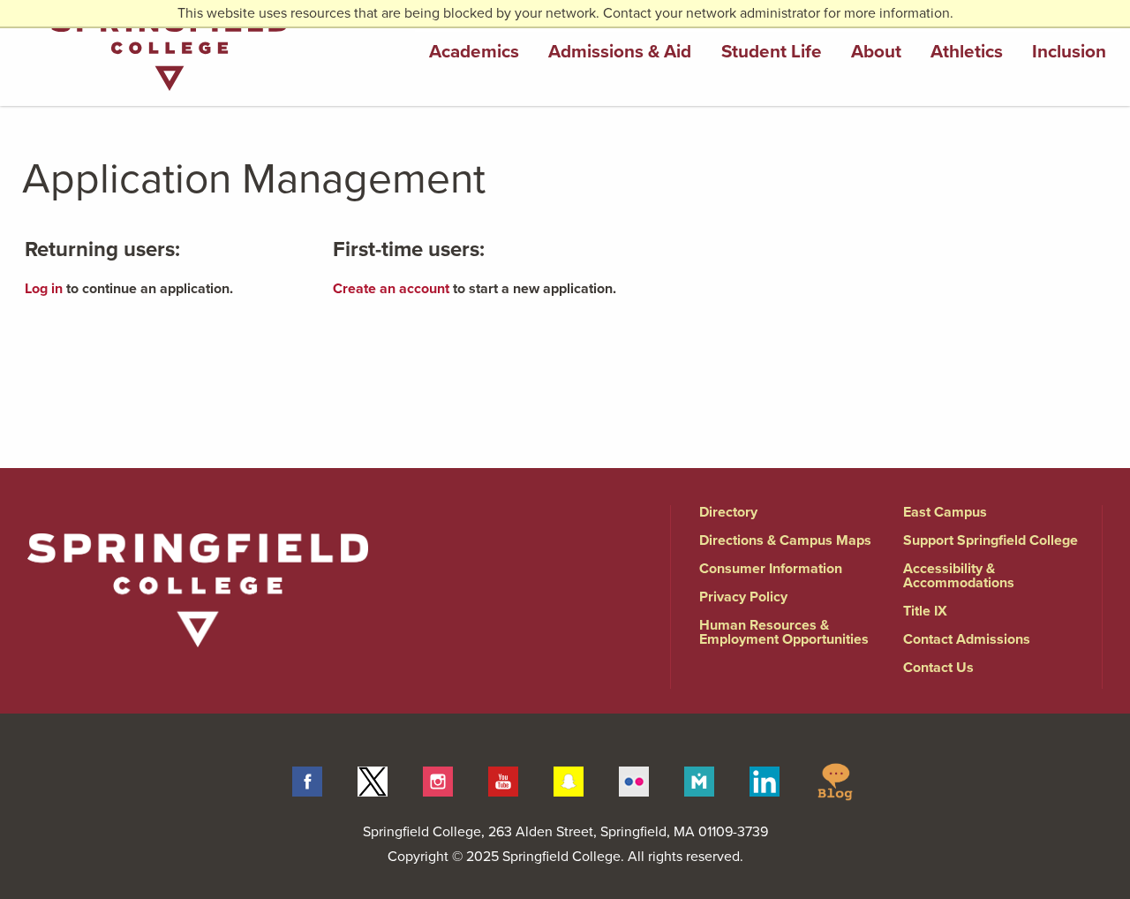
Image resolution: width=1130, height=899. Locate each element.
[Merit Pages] (699, 780)
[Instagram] (438, 780)
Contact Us (938, 667)
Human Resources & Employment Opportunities (784, 632)
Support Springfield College (990, 540)
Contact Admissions (966, 639)
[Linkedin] (765, 780)
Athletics (966, 52)
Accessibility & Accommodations (958, 576)
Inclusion (1069, 52)
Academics (474, 52)
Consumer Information (770, 569)
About (876, 52)
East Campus (945, 512)
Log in (44, 289)
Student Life (771, 52)
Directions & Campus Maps (785, 540)
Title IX (925, 611)
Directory (728, 512)
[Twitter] (373, 780)
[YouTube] (503, 780)
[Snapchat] (569, 780)
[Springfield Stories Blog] (835, 780)
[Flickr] (634, 780)
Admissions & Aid (619, 52)
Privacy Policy (743, 597)
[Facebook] (307, 780)
